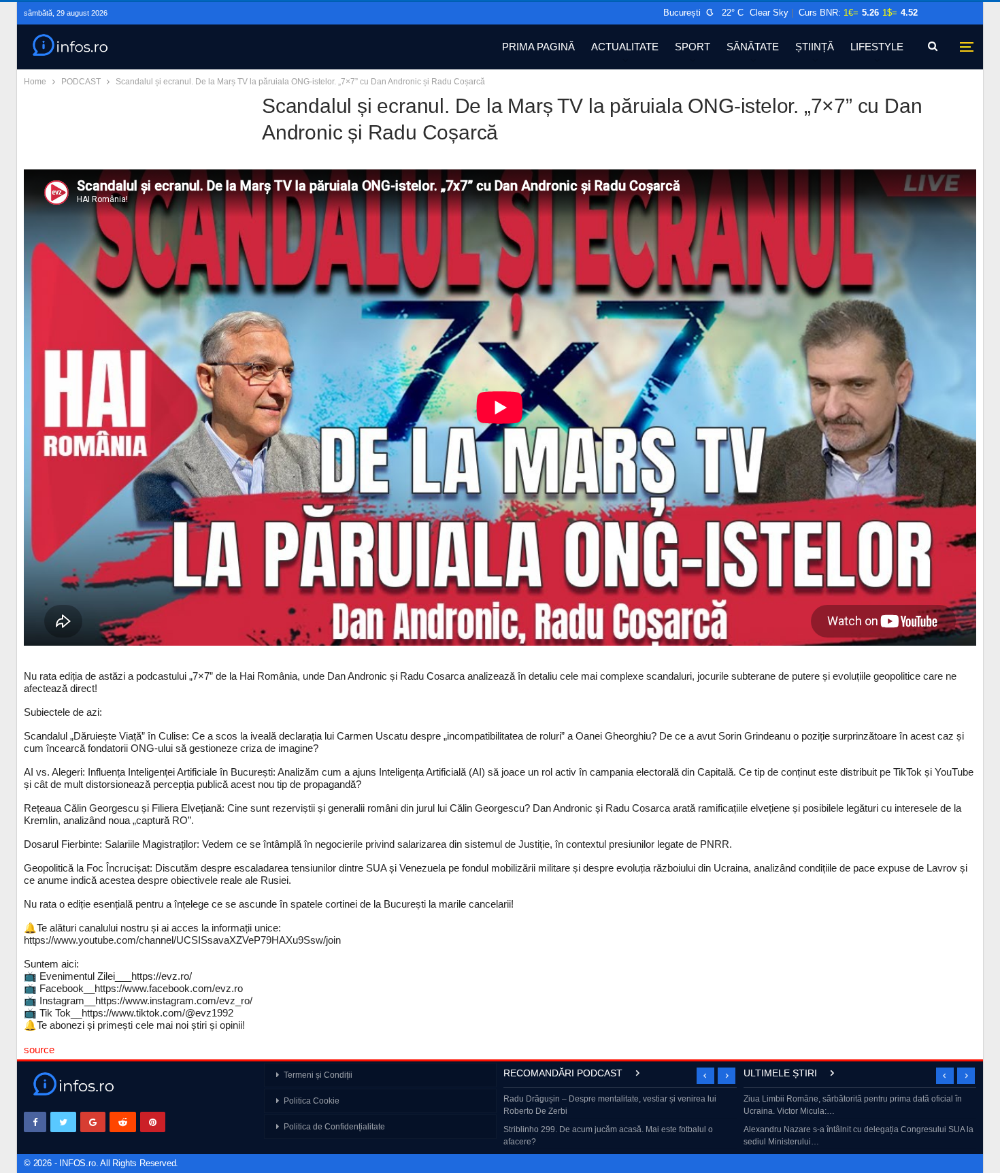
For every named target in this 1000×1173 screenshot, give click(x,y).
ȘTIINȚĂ (814, 46)
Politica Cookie (311, 1101)
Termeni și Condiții (318, 1075)
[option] (620, 1122)
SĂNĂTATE (753, 46)
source (39, 1049)
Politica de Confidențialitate (334, 1126)
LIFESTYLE (876, 46)
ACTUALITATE (625, 46)
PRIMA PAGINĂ (538, 46)
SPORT (692, 46)
